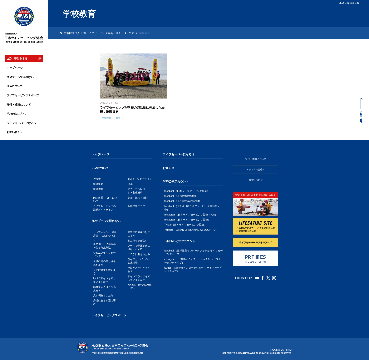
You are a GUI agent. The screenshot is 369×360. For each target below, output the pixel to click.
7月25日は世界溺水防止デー (140, 286)
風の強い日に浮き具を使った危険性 (104, 246)
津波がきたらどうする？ (139, 269)
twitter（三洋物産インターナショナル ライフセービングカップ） (193, 269)
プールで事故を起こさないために (139, 247)
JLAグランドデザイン (140, 179)
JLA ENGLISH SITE (281, 349)
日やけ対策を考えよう (104, 271)
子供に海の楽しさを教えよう (104, 263)
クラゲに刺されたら (139, 254)
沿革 (130, 184)
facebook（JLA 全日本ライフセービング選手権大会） (191, 208)
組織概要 (98, 184)
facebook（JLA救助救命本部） (181, 196)
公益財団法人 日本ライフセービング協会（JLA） (93, 33)
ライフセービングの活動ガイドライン (104, 208)
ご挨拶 (97, 179)
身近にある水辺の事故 (104, 302)
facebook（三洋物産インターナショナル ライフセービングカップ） (193, 252)
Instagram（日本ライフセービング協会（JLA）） (192, 214)
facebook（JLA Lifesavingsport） (182, 201)
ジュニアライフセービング (104, 254)
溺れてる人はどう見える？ (104, 288)
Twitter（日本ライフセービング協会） (185, 224)
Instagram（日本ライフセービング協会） (187, 219)
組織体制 (98, 189)
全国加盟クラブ (136, 206)
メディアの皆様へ (255, 169)
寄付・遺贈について (255, 159)
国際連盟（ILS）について (105, 199)
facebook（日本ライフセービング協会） (186, 191)
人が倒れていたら (103, 295)
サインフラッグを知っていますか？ (139, 278)
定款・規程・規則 (138, 197)
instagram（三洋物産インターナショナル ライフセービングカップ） (192, 261)
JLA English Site (349, 3)
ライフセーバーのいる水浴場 (139, 261)
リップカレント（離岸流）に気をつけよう (104, 236)
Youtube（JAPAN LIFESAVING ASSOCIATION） (192, 229)
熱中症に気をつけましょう (139, 234)
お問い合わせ (256, 180)
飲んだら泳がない (138, 240)
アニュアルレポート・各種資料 (138, 191)
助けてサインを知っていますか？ (104, 280)
